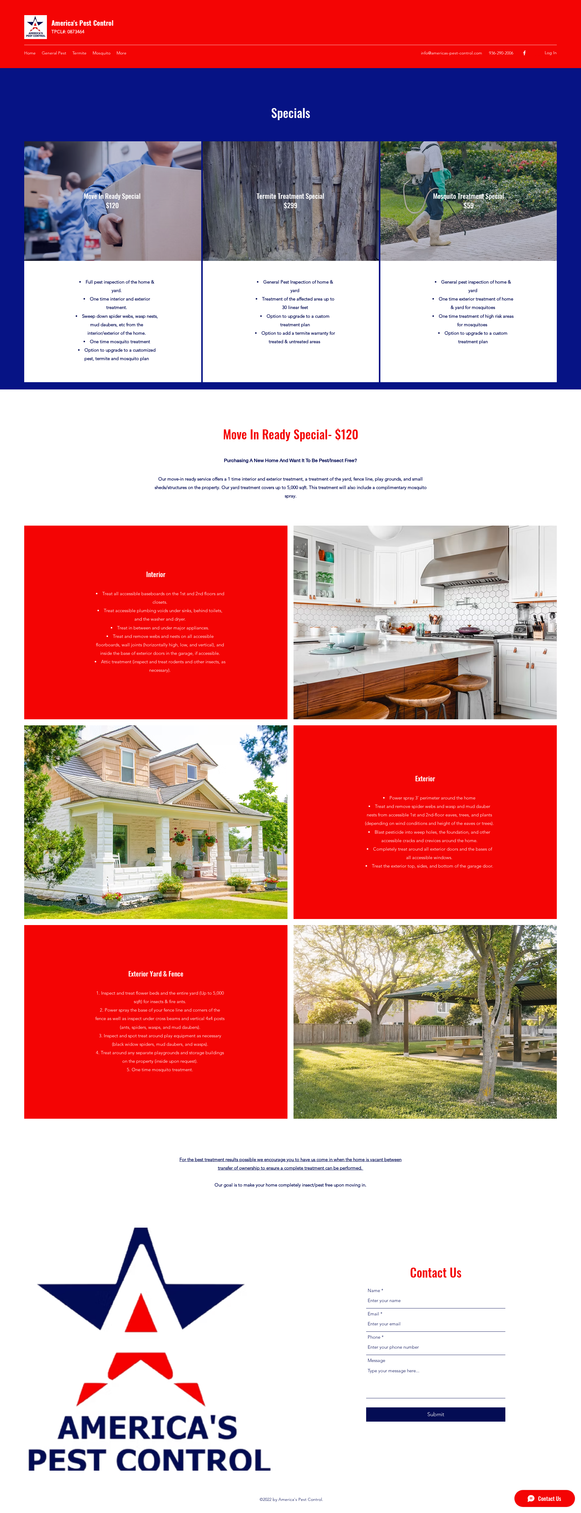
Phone (374, 1337)
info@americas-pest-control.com (451, 53)
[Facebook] (524, 53)
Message (376, 1360)
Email (373, 1313)
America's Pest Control (82, 23)
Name (374, 1290)
